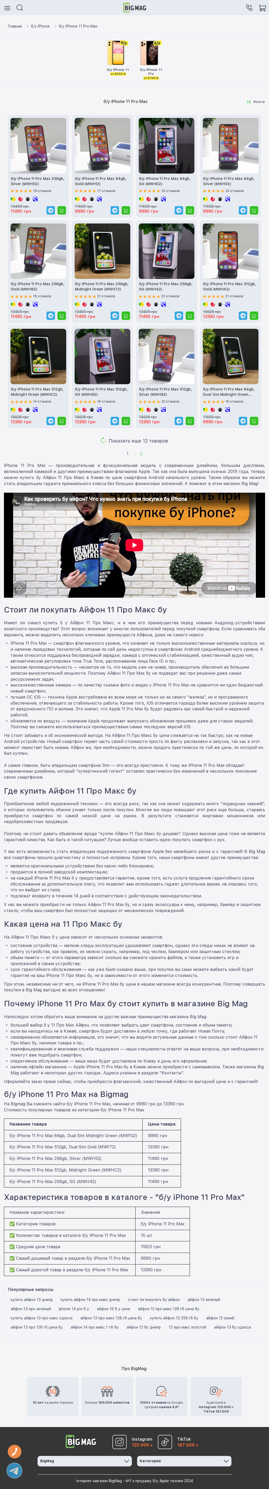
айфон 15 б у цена (113, 1309)
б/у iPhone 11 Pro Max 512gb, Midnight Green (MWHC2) (37, 392)
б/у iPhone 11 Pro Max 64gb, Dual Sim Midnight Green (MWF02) (229, 392)
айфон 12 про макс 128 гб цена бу (168, 1309)
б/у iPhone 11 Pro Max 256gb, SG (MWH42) (166, 286)
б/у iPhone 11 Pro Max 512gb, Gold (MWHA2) (229, 286)
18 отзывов (42, 296)
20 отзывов (170, 191)
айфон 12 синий (220, 1318)
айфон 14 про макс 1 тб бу (95, 1327)
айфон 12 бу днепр (144, 1327)
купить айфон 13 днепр (32, 1300)
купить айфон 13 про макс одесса (42, 1318)
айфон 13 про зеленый (31, 1309)
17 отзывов (106, 191)
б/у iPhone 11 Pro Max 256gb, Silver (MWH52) (37, 181)
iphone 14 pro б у (74, 1309)
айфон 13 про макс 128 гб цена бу (111, 1318)
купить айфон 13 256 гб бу (174, 1318)
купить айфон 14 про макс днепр (90, 1300)
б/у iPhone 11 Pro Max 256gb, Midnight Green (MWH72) (101, 286)
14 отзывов (42, 401)
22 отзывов (170, 296)
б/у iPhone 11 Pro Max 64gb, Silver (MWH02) (229, 181)
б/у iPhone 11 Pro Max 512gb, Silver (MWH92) (165, 392)
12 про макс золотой (187, 1327)
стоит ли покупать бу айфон (154, 1300)
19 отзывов (42, 191)
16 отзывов (106, 401)
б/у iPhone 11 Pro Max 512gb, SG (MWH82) (101, 392)
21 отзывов (106, 296)
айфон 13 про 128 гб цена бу (37, 1327)
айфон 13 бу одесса (232, 1327)
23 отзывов (170, 401)
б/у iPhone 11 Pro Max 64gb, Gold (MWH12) (100, 181)
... (134, 453)
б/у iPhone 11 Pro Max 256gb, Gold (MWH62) (37, 286)
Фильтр (259, 102)
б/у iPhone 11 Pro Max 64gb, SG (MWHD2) (164, 181)
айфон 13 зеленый (204, 1300)
